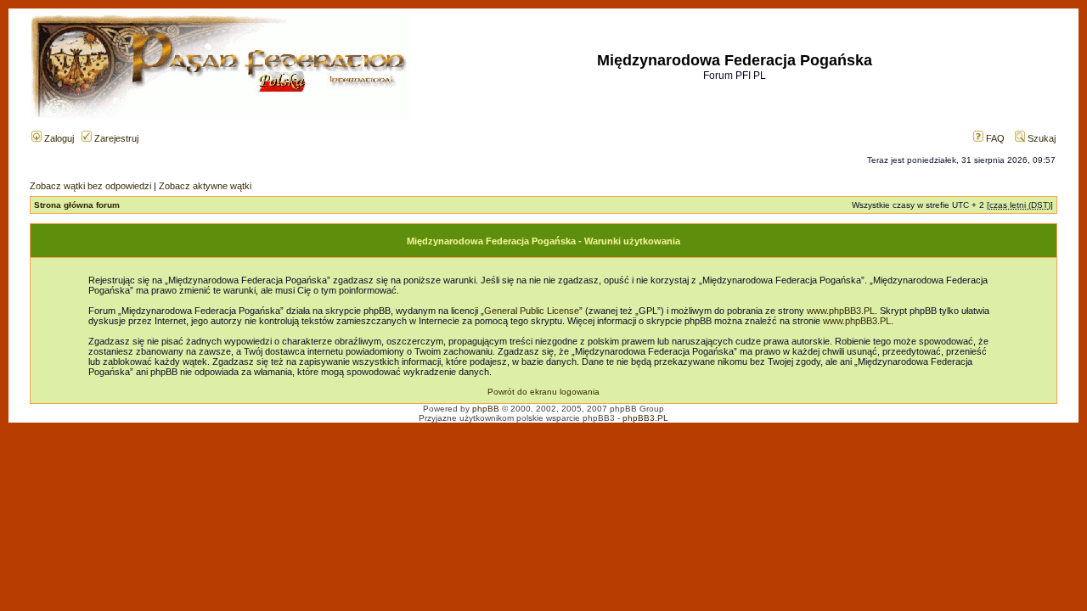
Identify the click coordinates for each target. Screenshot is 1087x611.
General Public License (531, 311)
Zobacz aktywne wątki (205, 186)
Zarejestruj (115, 138)
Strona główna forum (77, 205)
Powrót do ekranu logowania (543, 391)
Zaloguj (58, 138)
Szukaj (1040, 138)
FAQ (994, 138)
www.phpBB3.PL (841, 311)
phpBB (485, 408)
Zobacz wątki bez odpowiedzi (90, 186)
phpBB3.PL (645, 418)
